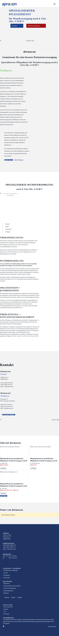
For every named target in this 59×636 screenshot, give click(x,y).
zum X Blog (3, 496)
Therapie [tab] (7, 224)
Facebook (6, 597)
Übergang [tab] (7, 231)
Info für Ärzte (8, 160)
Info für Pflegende (19, 160)
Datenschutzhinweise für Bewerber (11, 586)
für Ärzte (5, 572)
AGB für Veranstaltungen (9, 588)
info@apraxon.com (11, 549)
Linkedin (13, 597)
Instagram (19, 597)
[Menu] (54, 4)
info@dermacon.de (8, 386)
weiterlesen (3, 468)
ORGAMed (6, 614)
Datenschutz (6, 583)
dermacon (5, 609)
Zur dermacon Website (8, 414)
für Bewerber (6, 577)
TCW (4, 611)
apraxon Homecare (8, 606)
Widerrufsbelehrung (8, 590)
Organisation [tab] (8, 229)
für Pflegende (6, 575)
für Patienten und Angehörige (10, 570)
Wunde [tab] (7, 226)
